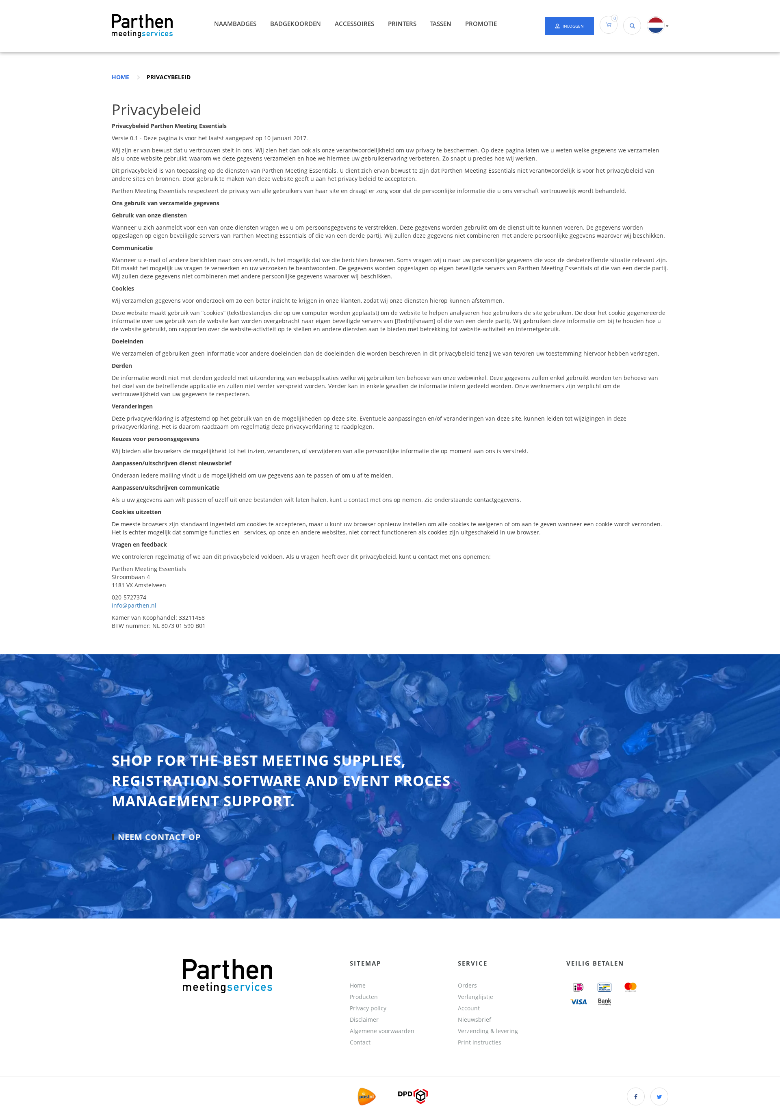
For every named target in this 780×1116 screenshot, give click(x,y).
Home (120, 77)
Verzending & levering (488, 1031)
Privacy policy (368, 1008)
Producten (364, 997)
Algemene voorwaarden (382, 1031)
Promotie (481, 24)
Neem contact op (159, 836)
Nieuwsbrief (474, 1019)
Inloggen (573, 26)
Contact (360, 1042)
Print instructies (479, 1042)
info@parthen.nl (134, 605)
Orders (467, 985)
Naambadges (235, 24)
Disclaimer (364, 1019)
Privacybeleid (169, 77)
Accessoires (354, 24)
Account (469, 1008)
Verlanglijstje (475, 997)
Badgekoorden (295, 24)
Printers (402, 24)
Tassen (440, 24)
